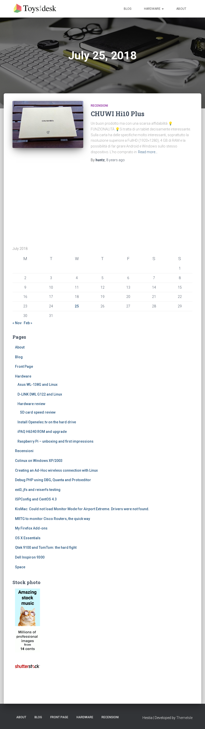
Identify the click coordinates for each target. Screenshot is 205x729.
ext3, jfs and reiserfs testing (37, 490)
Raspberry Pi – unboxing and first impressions (56, 441)
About (181, 9)
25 (77, 306)
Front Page (24, 366)
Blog (128, 9)
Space (20, 567)
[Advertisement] (43, 203)
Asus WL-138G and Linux (38, 385)
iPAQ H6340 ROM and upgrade (42, 432)
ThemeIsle (184, 718)
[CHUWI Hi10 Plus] (47, 124)
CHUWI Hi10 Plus (117, 114)
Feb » (28, 323)
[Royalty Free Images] (27, 607)
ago (115, 160)
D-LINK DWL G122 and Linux (40, 394)
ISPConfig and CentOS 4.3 (36, 499)
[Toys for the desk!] (35, 9)
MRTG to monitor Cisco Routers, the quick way (52, 519)
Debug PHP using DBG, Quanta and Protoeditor (53, 480)
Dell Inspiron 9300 (29, 557)
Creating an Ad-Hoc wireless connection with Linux (56, 470)
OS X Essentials (27, 538)
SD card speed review (38, 412)
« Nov (17, 323)
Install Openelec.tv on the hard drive (47, 422)
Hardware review (31, 404)
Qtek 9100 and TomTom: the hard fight (45, 547)
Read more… (148, 152)
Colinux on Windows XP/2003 (38, 461)
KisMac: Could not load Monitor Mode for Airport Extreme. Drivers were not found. (82, 509)
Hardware (152, 9)
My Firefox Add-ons (31, 528)
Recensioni (99, 105)
